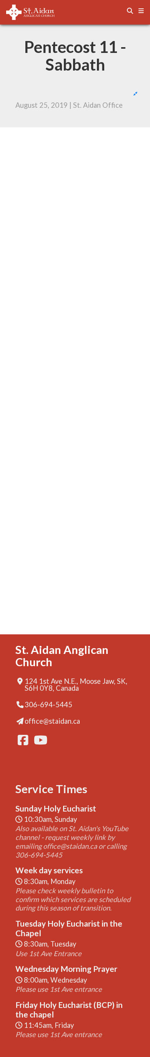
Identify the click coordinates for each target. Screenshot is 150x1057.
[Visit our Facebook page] (22, 740)
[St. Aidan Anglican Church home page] (40, 12)
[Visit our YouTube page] (38, 740)
